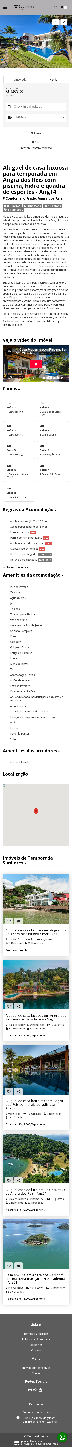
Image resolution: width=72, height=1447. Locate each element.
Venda (36, 1373)
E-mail (37, 133)
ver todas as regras (15, 567)
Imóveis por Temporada (36, 1367)
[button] (2, 60)
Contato (36, 1350)
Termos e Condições (36, 1333)
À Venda (52, 79)
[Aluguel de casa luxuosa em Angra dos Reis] (36, 984)
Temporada (19, 79)
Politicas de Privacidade (36, 1339)
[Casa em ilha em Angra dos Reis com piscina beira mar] (36, 1244)
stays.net (39, 1441)
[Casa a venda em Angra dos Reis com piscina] (36, 899)
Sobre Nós (36, 1344)
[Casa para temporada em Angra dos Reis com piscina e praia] (36, 1070)
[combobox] (40, 118)
